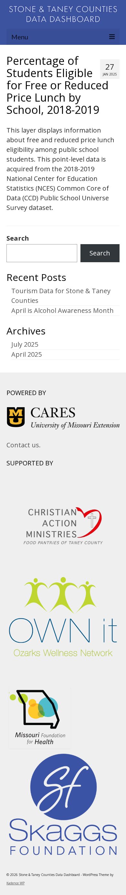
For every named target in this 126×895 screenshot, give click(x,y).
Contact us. (23, 445)
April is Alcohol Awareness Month (62, 310)
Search (17, 238)
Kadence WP (15, 883)
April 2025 (26, 354)
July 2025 (24, 344)
